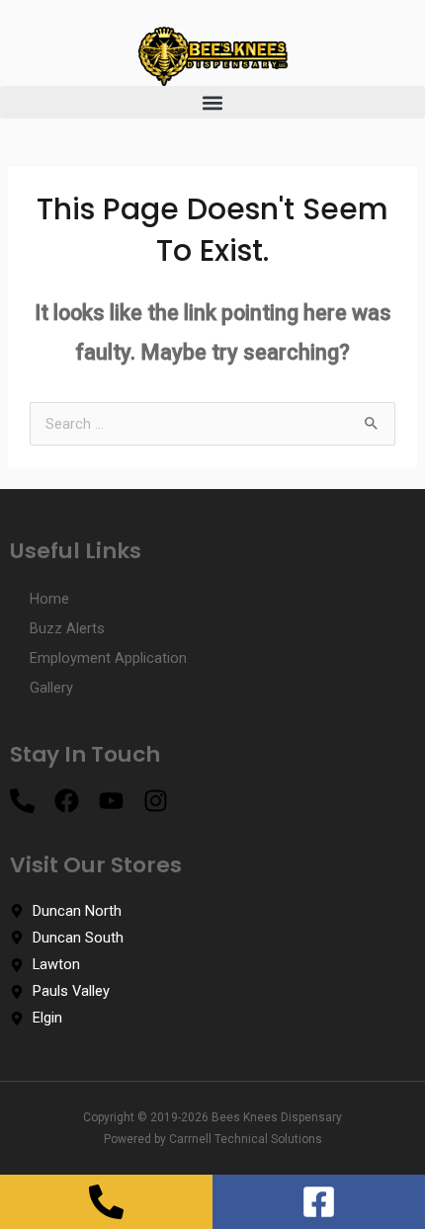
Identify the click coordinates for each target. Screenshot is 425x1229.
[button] (212, 102)
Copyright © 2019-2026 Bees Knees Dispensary (212, 1117)
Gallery (51, 687)
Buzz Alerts (67, 628)
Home (49, 599)
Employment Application (108, 658)
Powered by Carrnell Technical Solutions (213, 1139)
